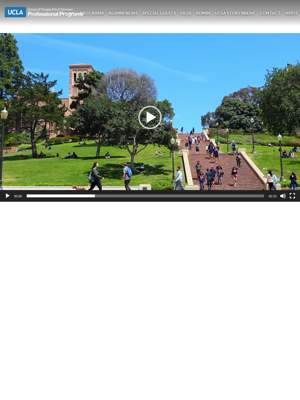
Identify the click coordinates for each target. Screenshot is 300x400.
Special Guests (159, 13)
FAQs (185, 13)
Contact (270, 13)
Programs (92, 13)
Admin (203, 13)
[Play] (8, 196)
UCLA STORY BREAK (235, 13)
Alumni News (123, 13)
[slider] (145, 195)
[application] (150, 117)
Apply (291, 13)
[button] (150, 117)
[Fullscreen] (292, 196)
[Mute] (283, 196)
